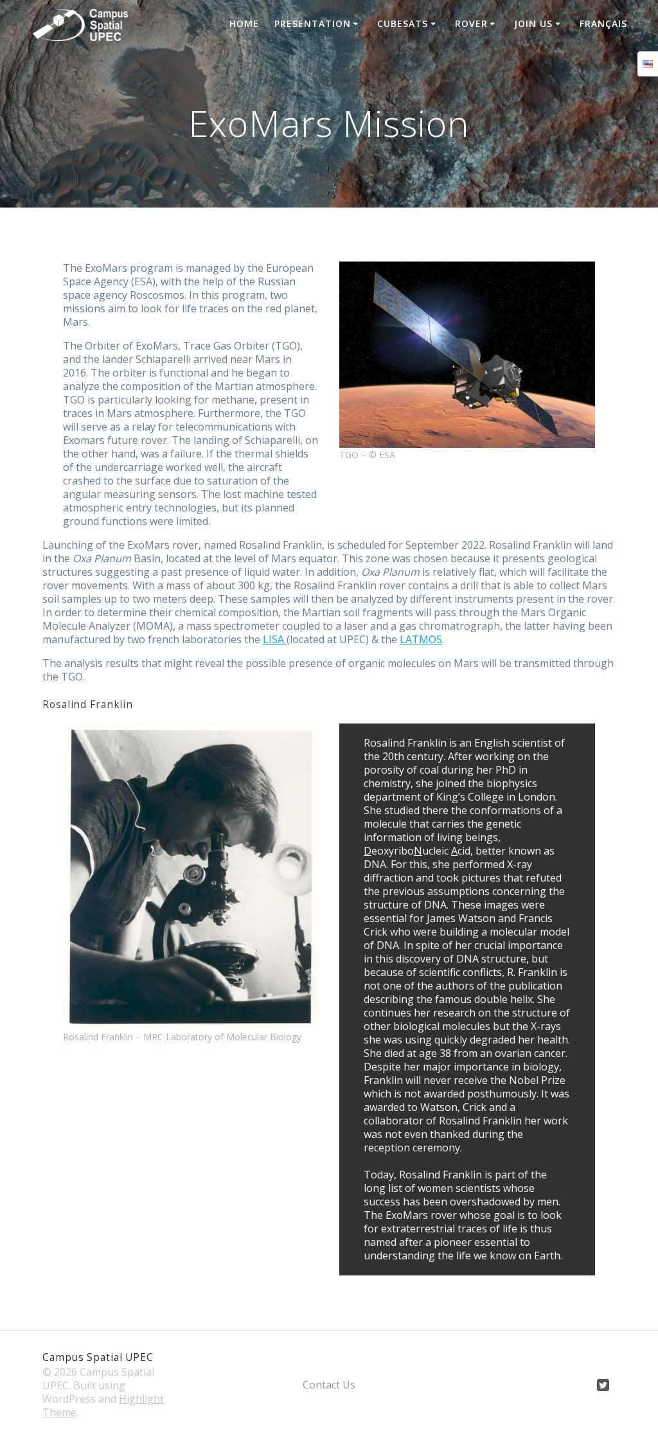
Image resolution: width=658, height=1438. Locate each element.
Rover (471, 23)
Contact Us (329, 1385)
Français (603, 23)
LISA (275, 639)
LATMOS (421, 639)
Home (244, 23)
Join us (533, 23)
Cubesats (402, 23)
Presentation (312, 23)
